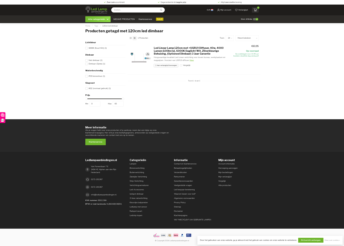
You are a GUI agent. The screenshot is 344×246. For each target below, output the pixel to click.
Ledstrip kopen (136, 215)
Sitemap (177, 207)
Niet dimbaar (95, 60)
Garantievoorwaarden (183, 181)
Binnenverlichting (137, 168)
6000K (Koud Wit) (98, 48)
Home (87, 26)
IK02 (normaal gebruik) (100, 88)
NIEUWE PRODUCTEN (124, 19)
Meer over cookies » (332, 240)
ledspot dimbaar (137, 194)
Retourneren (179, 176)
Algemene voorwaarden (184, 198)
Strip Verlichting (136, 181)
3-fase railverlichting (138, 198)
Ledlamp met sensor (138, 207)
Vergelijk (186, 65)
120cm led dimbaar (110, 26)
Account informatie (226, 164)
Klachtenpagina (180, 215)
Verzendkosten (180, 172)
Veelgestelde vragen (183, 185)
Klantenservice (145, 19)
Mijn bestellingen (225, 172)
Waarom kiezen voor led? (185, 194)
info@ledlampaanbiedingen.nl (104, 194)
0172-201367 (97, 179)
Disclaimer (178, 211)
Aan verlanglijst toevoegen (167, 65)
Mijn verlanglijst (225, 176)
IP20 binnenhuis (97, 76)
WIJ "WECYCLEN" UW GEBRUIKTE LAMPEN (192, 219)
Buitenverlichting (137, 172)
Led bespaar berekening (184, 189)
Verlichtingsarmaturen (139, 185)
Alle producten (224, 185)
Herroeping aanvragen (228, 168)
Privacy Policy (180, 202)
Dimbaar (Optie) (97, 64)
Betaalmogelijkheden (183, 168)
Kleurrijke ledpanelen (139, 202)
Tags (96, 26)
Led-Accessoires (137, 189)
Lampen (133, 164)
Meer (192, 60)
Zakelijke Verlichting (138, 176)
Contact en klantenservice (185, 164)
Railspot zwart (136, 211)
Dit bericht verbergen (311, 240)
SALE (159, 19)
